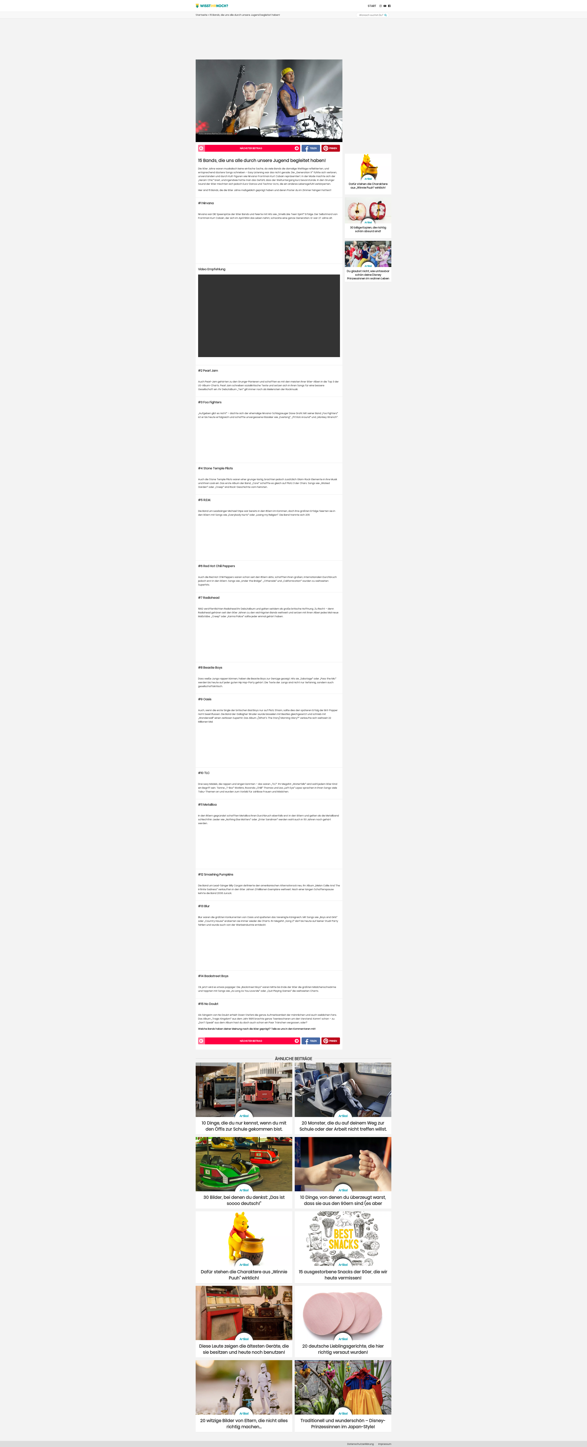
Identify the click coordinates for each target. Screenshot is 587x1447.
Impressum (384, 1444)
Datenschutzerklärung (360, 1444)
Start (372, 6)
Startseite (201, 15)
